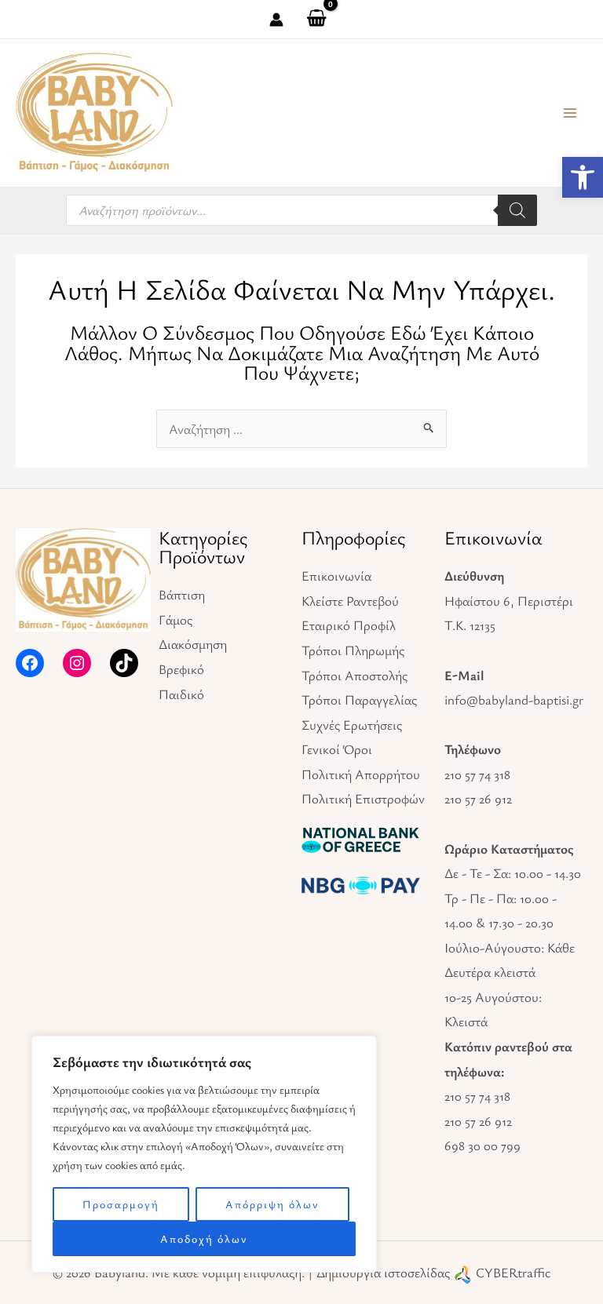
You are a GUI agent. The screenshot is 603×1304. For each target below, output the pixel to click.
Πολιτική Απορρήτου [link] (361, 774)
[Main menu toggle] (570, 113)
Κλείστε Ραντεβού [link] (350, 601)
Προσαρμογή (120, 1204)
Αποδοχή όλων (204, 1238)
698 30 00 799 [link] (482, 1145)
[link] (582, 177)
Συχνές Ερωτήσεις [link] (352, 725)
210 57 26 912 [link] (478, 798)
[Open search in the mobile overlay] (301, 210)
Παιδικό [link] (181, 694)
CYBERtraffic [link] (513, 1272)
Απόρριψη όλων (272, 1204)
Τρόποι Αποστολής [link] (354, 675)
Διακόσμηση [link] (193, 644)
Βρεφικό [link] (181, 669)
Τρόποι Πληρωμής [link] (353, 650)
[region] (204, 1154)
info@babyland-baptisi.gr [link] (513, 699)
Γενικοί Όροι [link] (337, 749)
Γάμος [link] (175, 619)
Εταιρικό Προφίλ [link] (349, 625)
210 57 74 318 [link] (477, 774)
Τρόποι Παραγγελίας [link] (359, 699)
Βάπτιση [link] (182, 594)
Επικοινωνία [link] (336, 575)
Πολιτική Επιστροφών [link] (363, 798)
